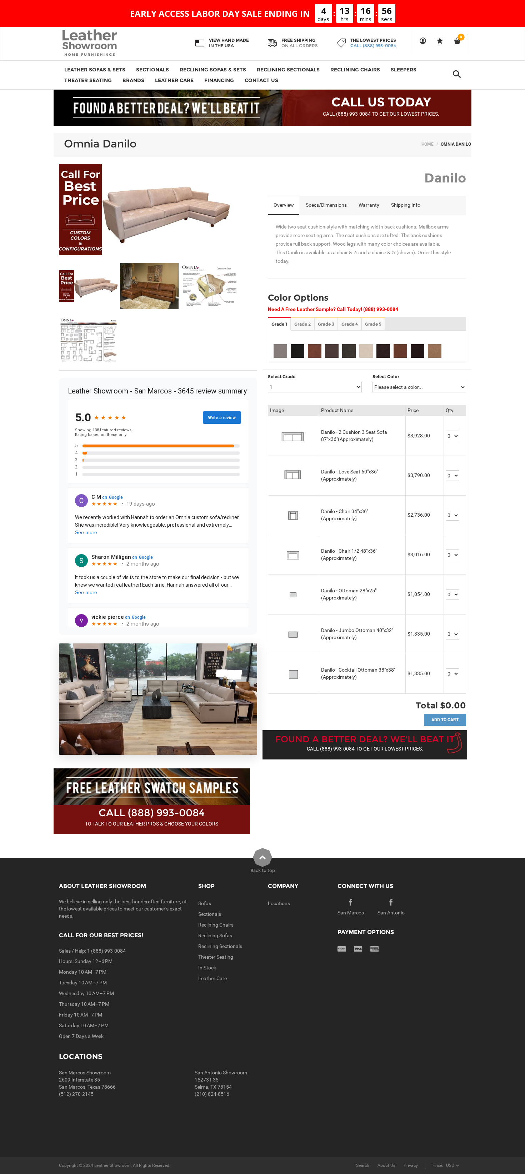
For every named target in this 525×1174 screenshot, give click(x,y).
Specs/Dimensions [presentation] (326, 205)
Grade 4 (349, 324)
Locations (279, 903)
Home (427, 144)
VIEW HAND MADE (229, 40)
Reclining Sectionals (220, 946)
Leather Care (212, 978)
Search (362, 1165)
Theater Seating (215, 957)
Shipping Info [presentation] (405, 205)
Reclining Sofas (215, 935)
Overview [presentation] (284, 205)
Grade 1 (279, 324)
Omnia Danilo (100, 143)
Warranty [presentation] (369, 205)
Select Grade (281, 376)
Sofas (204, 903)
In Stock (207, 967)
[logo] (103, 43)
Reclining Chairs (216, 925)
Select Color (385, 376)
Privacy (411, 1165)
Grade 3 (326, 324)
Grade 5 (373, 324)
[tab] (283, 205)
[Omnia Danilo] (88, 286)
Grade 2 (302, 324)
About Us (386, 1165)
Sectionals (209, 914)
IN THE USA (221, 45)
